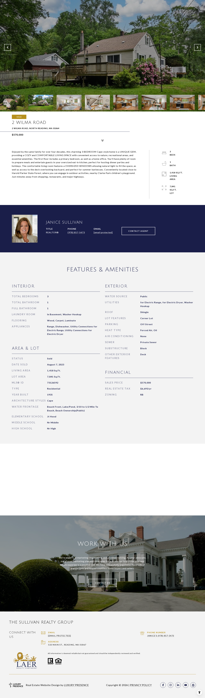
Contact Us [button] (102, 583)
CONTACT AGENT (138, 231)
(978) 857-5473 (76, 232)
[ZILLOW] (193, 685)
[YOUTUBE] (185, 685)
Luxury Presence (76, 685)
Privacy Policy (141, 685)
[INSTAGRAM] (170, 685)
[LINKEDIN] (178, 685)
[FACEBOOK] (163, 685)
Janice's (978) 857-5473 (160, 635)
